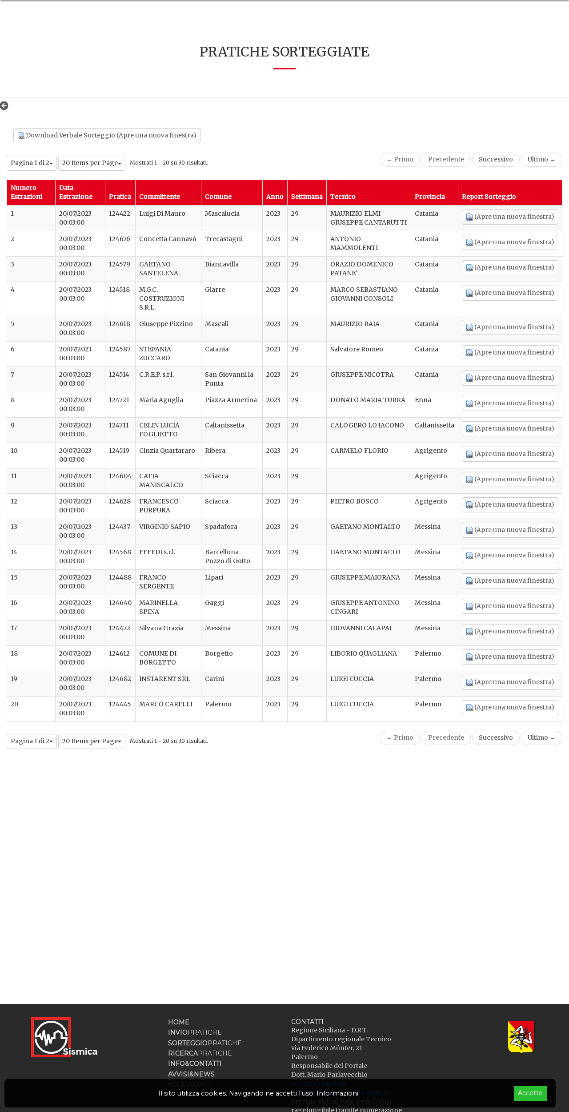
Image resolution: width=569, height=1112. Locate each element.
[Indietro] (6, 105)
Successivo (496, 159)
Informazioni (337, 1093)
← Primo (399, 159)
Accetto (530, 1093)
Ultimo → (542, 159)
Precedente (446, 159)
